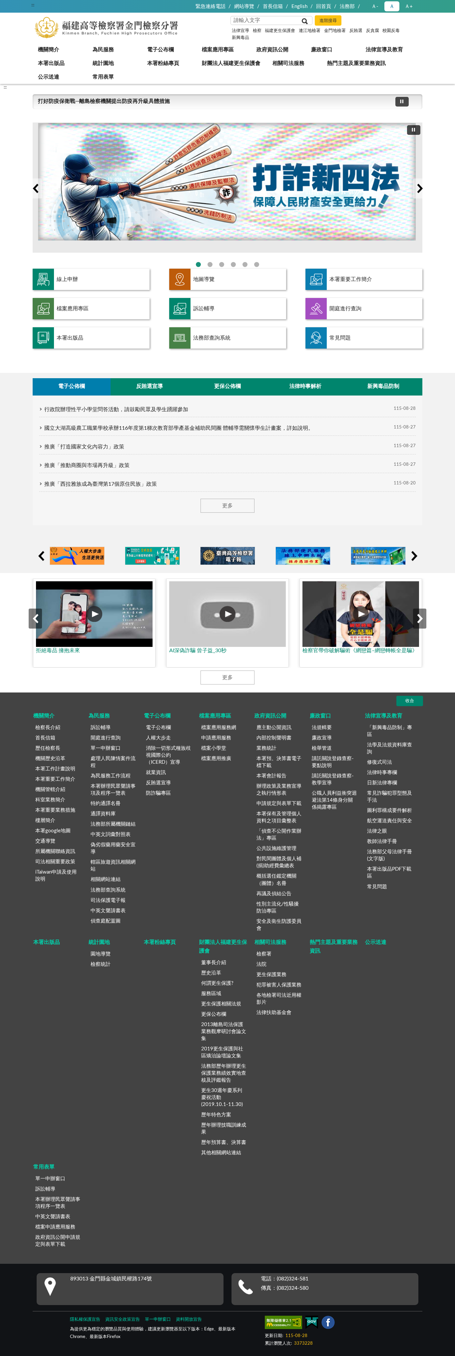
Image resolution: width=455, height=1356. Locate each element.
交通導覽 (45, 841)
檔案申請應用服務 (55, 1226)
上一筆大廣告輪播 (35, 188)
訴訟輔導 (204, 308)
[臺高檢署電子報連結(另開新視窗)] (227, 556)
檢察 (257, 31)
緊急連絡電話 (211, 6)
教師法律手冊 (382, 841)
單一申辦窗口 (106, 748)
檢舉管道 (322, 748)
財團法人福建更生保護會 (231, 63)
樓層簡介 (45, 820)
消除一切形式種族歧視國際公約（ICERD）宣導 (168, 755)
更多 (227, 505)
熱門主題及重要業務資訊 (356, 63)
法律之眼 (377, 831)
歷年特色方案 (216, 1114)
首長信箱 (273, 6)
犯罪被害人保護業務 (278, 984)
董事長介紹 (213, 962)
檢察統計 (101, 964)
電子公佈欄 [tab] (71, 386)
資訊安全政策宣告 (122, 1319)
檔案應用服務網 (218, 727)
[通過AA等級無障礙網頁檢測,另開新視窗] (283, 1324)
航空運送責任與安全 (389, 820)
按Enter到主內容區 (25, 5)
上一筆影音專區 (35, 619)
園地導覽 (101, 953)
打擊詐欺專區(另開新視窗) (210, 264)
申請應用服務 (216, 737)
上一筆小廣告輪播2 (41, 556)
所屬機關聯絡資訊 (55, 851)
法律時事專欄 (382, 772)
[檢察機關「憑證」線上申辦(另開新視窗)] (378, 556)
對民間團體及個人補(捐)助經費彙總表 (278, 862)
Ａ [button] (391, 6)
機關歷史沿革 (50, 758)
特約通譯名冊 (106, 803)
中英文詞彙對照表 (111, 834)
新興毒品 (240, 38)
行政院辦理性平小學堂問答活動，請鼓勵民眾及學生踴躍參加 (116, 409)
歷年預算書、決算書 (223, 1142)
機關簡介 (48, 49)
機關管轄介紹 (50, 789)
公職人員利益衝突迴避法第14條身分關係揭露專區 (334, 800)
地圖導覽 (204, 279)
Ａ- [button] (374, 6)
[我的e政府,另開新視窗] (311, 1324)
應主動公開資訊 (273, 727)
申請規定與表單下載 (278, 803)
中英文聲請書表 (108, 910)
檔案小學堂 (213, 748)
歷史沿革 (211, 972)
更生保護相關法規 (221, 1003)
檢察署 (263, 953)
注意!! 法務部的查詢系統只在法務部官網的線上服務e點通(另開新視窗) (221, 264)
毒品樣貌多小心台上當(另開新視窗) (256, 264)
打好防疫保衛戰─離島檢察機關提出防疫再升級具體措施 (104, 101)
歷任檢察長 (47, 748)
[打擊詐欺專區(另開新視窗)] (227, 188)
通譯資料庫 (103, 813)
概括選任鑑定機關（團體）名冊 (276, 880)
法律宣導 (240, 31)
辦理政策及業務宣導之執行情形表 (278, 790)
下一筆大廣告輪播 (419, 188)
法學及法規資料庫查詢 (389, 748)
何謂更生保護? (217, 983)
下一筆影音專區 (419, 619)
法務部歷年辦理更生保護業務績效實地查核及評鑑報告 (223, 1073)
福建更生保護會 (280, 31)
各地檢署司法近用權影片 (278, 999)
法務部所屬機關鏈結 (113, 824)
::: (5, 87)
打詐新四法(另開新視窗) (198, 264)
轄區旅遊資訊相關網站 (113, 866)
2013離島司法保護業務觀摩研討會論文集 (223, 1031)
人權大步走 (158, 737)
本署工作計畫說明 (55, 768)
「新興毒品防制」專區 (389, 731)
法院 (261, 964)
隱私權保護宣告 (85, 1319)
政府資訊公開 (272, 49)
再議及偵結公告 (273, 893)
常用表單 (103, 77)
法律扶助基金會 (273, 1012)
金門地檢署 (335, 31)
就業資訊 (156, 772)
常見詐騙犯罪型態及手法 (389, 797)
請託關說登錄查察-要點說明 (333, 762)
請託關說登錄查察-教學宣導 (333, 779)
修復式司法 (379, 762)
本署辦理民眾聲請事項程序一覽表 (57, 1203)
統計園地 (103, 63)
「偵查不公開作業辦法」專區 (278, 835)
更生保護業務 (271, 974)
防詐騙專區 (158, 793)
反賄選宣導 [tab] (149, 386)
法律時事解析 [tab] (305, 386)
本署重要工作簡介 (350, 279)
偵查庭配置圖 (106, 921)
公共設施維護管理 (276, 848)
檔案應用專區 (218, 49)
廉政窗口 (321, 49)
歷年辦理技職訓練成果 (223, 1129)
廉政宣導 (322, 737)
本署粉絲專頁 (163, 63)
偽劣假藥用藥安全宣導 (113, 848)
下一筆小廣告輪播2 (414, 556)
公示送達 (48, 77)
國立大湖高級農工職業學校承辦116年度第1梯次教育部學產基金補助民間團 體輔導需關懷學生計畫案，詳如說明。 (178, 428)
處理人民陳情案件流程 (113, 762)
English (299, 6)
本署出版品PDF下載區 (389, 873)
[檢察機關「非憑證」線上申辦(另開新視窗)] (302, 556)
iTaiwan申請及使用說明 (56, 876)
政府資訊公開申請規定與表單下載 (57, 1241)
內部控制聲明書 (273, 737)
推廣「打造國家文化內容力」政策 (84, 446)
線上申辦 (67, 279)
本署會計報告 (271, 775)
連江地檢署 (309, 31)
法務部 (347, 6)
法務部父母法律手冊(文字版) (389, 855)
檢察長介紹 (47, 727)
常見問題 (340, 338)
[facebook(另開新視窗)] (328, 1324)
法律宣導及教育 (384, 49)
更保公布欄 (213, 1014)
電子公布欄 (160, 49)
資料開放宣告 (189, 1319)
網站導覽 (244, 6)
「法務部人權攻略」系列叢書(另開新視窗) (233, 264)
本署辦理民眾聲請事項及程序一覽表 (113, 790)
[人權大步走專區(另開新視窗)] (77, 556)
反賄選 (355, 31)
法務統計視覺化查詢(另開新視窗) (244, 264)
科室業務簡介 (50, 799)
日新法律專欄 (382, 782)
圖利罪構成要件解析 (389, 810)
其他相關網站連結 (221, 1152)
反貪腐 (372, 31)
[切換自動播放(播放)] (402, 102)
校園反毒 (391, 31)
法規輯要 (322, 727)
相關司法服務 (288, 63)
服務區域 (211, 993)
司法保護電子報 (108, 900)
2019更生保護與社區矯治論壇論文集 (222, 1052)
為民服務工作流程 (111, 775)
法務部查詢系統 (211, 338)
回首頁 (323, 6)
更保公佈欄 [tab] (227, 386)
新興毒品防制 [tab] (383, 386)
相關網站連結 (106, 879)
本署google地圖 (53, 830)
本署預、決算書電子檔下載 (278, 762)
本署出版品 (51, 63)
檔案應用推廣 (216, 758)
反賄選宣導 (158, 782)
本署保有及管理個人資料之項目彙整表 (278, 817)
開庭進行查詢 (345, 308)
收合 (409, 701)
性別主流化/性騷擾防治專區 (277, 908)
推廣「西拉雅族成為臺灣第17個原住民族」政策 (100, 484)
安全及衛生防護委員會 (278, 925)
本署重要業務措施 (55, 810)
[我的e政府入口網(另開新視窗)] (152, 556)
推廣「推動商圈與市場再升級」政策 (87, 465)
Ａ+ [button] (409, 6)
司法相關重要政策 (55, 861)
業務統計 (266, 748)
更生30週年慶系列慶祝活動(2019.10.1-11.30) (222, 1097)
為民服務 (103, 49)
